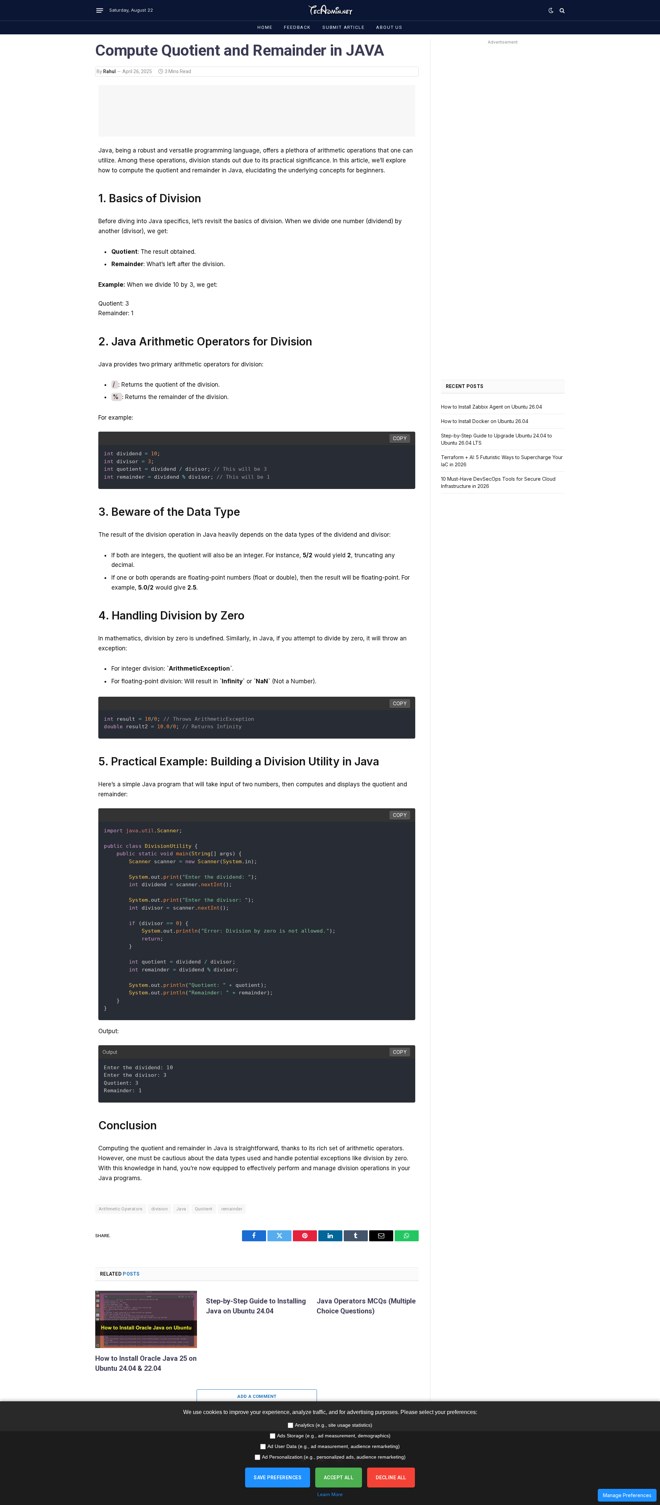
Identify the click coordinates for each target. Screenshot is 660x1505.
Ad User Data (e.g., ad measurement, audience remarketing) (333, 1446)
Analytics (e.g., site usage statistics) (333, 1425)
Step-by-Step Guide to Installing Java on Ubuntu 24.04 (256, 1306)
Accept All (338, 1477)
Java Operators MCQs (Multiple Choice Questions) (366, 1306)
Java (181, 1208)
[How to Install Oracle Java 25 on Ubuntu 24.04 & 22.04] (146, 1319)
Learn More (330, 1494)
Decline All (391, 1477)
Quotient (204, 1208)
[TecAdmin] (330, 10)
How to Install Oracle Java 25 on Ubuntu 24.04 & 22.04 (146, 1363)
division (159, 1208)
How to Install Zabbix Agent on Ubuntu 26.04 (491, 407)
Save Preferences (277, 1477)
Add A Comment (256, 1396)
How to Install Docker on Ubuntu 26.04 (484, 421)
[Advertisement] (257, 110)
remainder (232, 1208)
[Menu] (99, 10)
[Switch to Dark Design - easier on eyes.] (551, 10)
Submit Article (343, 27)
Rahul (109, 71)
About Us (389, 27)
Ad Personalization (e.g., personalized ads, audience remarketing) (334, 1457)
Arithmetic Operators (121, 1208)
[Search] (561, 10)
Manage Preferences (627, 1495)
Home (264, 27)
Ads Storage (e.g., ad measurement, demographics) (333, 1435)
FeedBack (297, 27)
